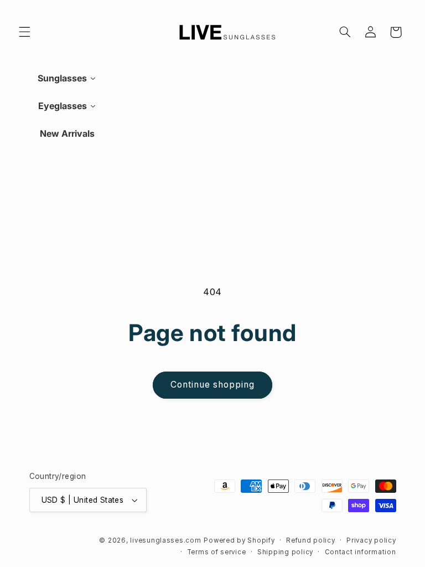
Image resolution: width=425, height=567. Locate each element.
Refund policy (310, 540)
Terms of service (216, 552)
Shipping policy (285, 552)
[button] (24, 32)
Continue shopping (212, 384)
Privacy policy (371, 540)
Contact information (360, 552)
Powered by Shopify (239, 540)
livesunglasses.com (165, 540)
